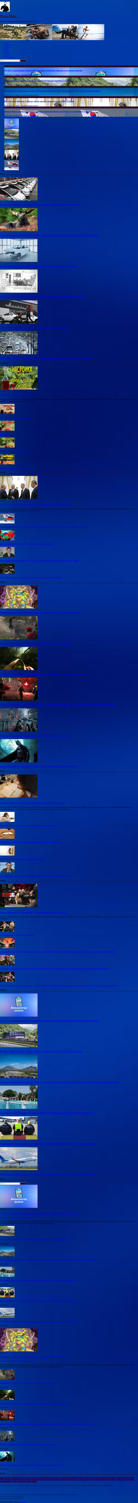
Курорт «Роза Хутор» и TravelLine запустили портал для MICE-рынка (41, 1051)
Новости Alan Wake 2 (42, 1480)
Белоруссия (86, 1478)
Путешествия (111, 1480)
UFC (60, 1478)
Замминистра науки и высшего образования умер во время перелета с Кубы (36, 876)
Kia (26, 1478)
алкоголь (28, 1482)
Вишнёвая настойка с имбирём (14, 468)
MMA (32, 1478)
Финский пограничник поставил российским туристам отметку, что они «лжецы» (48, 1143)
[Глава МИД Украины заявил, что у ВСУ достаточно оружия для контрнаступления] (7, 556)
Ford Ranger (14, 1478)
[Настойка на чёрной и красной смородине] (19, 389)
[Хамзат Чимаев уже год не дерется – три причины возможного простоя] (19, 906)
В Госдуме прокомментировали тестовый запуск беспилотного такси (40, 204)
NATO (36, 1478)
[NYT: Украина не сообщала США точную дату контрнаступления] (7, 573)
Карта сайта (8, 57)
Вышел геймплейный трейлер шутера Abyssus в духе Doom (34, 735)
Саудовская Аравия (6, 1482)
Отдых (81, 1480)
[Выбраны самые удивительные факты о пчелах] (7, 855)
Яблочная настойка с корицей (14, 451)
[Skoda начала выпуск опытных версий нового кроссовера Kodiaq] (19, 261)
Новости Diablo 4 (54, 1480)
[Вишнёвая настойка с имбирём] (7, 464)
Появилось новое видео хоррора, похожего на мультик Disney (35, 643)
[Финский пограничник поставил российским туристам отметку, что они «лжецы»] (19, 1139)
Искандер (131, 1478)
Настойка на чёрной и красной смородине (19, 395)
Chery (6, 1478)
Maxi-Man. (8, 16)
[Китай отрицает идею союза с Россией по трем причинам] (7, 540)
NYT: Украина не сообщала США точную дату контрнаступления (31, 577)
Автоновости (66, 1478)
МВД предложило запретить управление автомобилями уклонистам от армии (45, 358)
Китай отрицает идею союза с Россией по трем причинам (26, 544)
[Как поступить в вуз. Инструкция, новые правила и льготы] (7, 821)
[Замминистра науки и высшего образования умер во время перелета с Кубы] (7, 872)
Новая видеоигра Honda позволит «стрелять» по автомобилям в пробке (42, 296)
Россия (128, 1480)
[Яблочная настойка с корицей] (7, 447)
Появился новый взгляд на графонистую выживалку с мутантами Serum (43, 674)
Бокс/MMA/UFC (95, 1478)
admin (18, 75)
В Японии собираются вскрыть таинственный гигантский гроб (29, 842)
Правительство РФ (100, 1480)
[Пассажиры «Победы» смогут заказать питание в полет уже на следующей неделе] (19, 1170)
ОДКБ (77, 1480)
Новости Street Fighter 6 (67, 1480)
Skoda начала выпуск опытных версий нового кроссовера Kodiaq (38, 266)
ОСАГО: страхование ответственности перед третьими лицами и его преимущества (49, 1020)
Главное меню (5, 63)
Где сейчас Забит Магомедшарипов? (17, 935)
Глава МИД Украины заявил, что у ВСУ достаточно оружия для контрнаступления (39, 560)
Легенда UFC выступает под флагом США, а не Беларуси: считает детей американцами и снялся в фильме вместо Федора (57, 952)
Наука (6, 51)
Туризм (7, 55)
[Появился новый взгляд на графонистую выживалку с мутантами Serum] (19, 669)
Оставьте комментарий (29, 75)
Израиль (125, 1478)
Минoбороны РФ (17, 1480)
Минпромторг (27, 1480)
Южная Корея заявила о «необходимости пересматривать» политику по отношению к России (44, 527)
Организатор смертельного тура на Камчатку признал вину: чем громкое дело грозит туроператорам (59, 1082)
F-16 (9, 1478)
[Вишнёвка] (7, 430)
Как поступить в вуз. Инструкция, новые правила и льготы (28, 825)
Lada (28, 1478)
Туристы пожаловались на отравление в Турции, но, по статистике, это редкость (47, 1112)
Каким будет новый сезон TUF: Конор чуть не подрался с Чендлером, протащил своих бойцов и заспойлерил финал (54, 969)
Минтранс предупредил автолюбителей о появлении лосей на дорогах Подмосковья (49, 235)
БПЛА (80, 1478)
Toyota (56, 1478)
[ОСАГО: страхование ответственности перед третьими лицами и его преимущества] (19, 1016)
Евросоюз (119, 1478)
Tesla (52, 1478)
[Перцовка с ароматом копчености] (7, 413)
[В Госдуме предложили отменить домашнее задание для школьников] (19, 797)
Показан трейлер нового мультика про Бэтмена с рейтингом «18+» (39, 766)
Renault (48, 1478)
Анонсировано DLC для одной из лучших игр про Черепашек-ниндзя (40, 612)
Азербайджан (74, 1478)
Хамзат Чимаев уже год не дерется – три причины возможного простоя (33, 912)
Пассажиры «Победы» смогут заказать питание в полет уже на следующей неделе (48, 1174)
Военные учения (106, 1478)
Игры (6, 49)
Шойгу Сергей (21, 1482)
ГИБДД (113, 1478)
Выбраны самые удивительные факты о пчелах (22, 859)
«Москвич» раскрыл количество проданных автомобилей (34, 327)
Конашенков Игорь (5, 1480)
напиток (34, 1482)
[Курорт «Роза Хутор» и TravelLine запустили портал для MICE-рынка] (19, 1047)
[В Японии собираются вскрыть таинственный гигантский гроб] (7, 838)
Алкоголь (7, 45)
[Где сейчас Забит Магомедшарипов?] (7, 931)
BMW (2, 1478)
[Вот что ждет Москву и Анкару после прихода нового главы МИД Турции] (19, 498)
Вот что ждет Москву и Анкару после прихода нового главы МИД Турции (35, 504)
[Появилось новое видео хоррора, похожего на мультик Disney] (19, 639)
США (132, 1480)
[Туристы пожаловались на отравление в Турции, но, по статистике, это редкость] (19, 1108)
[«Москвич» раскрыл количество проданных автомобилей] (19, 323)
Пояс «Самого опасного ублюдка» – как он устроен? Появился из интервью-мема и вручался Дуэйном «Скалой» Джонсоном (59, 985)
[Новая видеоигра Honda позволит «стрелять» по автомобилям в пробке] (19, 292)
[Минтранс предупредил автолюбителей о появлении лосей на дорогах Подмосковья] (19, 230)
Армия (6, 47)
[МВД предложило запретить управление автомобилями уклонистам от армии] (19, 354)
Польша (92, 1480)
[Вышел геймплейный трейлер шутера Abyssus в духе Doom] (19, 731)
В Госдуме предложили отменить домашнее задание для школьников (32, 803)
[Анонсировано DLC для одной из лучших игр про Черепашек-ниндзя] (19, 608)
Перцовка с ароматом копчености (16, 417)
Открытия (87, 1480)
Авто (6, 43)
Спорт (6, 53)
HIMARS (21, 1478)
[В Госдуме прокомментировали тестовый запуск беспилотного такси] (19, 200)
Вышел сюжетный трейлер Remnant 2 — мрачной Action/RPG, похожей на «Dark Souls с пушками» (58, 704)
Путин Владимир (120, 1480)
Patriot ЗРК (41, 1478)
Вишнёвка (5, 434)
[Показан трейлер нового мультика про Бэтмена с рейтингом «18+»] (19, 762)
